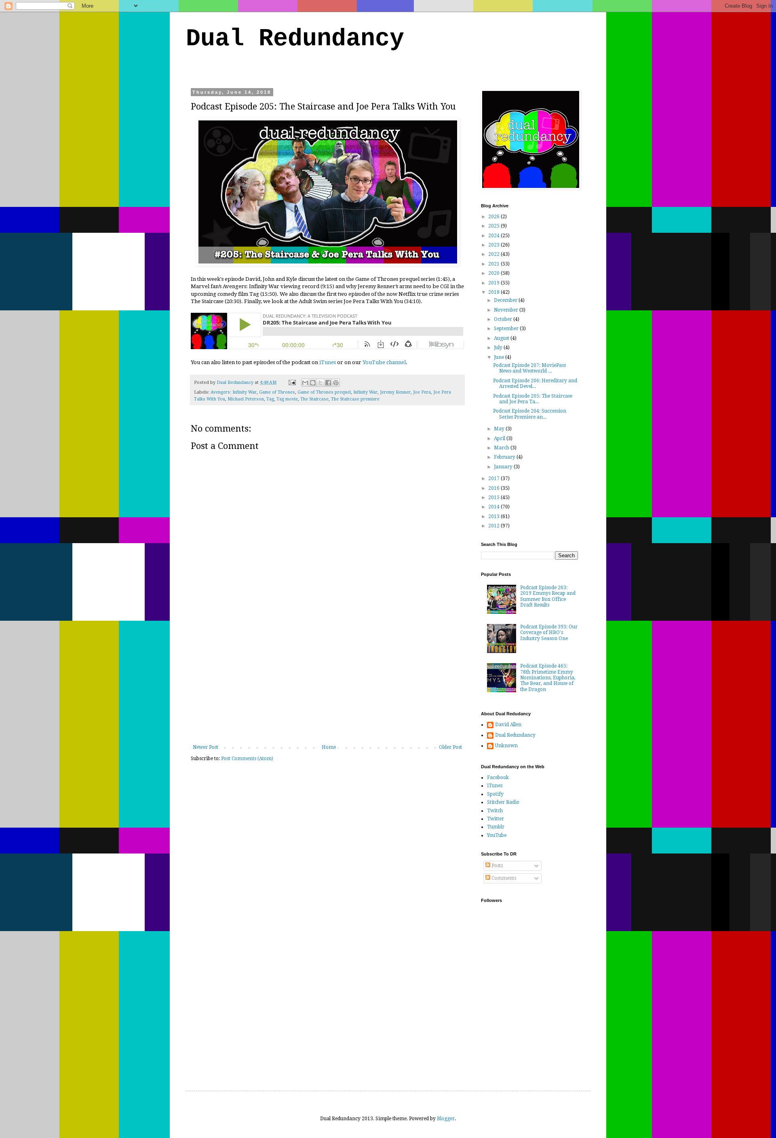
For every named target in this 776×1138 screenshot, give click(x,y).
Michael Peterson (246, 399)
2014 (494, 507)
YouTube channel (384, 362)
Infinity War (365, 392)
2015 (494, 497)
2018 (494, 292)
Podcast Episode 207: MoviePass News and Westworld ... (529, 368)
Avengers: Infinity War (234, 392)
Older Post (450, 747)
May (500, 429)
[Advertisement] (327, 683)
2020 (494, 273)
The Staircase (314, 399)
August (502, 338)
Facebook (498, 777)
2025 (494, 226)
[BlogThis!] (313, 383)
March (502, 448)
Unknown (506, 745)
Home (329, 747)
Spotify (495, 794)
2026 (494, 216)
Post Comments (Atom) (247, 758)
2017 (494, 478)
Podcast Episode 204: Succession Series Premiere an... (529, 413)
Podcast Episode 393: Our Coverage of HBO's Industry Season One (549, 632)
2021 (494, 264)
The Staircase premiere (355, 399)
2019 (494, 283)
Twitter (495, 819)
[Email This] (305, 383)
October (503, 319)
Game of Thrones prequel (324, 392)
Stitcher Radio (503, 802)
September (507, 328)
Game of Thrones (277, 392)
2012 (494, 526)
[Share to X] (320, 383)
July (499, 347)
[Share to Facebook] (328, 383)
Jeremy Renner (395, 392)
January (504, 467)
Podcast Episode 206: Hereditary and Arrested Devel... (535, 383)
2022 (494, 254)
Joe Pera (422, 392)
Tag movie (287, 399)
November (506, 310)
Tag (270, 399)
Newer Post (205, 747)
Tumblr (495, 827)
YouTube (496, 835)
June (499, 357)
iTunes (327, 362)
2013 (494, 516)
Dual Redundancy (295, 39)
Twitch (495, 810)
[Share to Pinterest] (336, 383)
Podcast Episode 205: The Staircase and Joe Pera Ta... (532, 399)
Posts (496, 865)
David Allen (508, 724)
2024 (494, 235)
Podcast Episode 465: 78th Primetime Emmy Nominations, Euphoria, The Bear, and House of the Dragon (548, 677)
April (500, 438)
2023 (494, 245)
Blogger (446, 1118)
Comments (503, 878)
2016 (494, 488)
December (506, 300)
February (505, 457)
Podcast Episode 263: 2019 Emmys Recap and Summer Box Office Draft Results (548, 596)
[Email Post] (292, 382)
